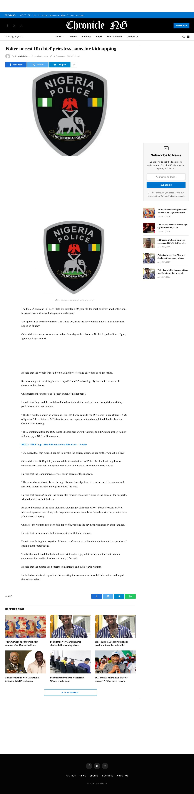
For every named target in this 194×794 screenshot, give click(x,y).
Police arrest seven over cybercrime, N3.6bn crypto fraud (67, 679)
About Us (122, 775)
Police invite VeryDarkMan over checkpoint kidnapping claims (65, 643)
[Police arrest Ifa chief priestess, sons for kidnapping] (70, 113)
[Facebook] (8, 165)
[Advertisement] (74, 187)
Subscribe (181, 25)
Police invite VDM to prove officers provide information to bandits (111, 643)
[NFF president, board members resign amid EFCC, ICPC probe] (149, 243)
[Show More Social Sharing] (74, 64)
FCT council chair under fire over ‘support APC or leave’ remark (111, 679)
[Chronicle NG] (97, 25)
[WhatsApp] (8, 178)
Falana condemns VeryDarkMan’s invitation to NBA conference (22, 679)
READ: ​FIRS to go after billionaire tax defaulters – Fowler (54, 444)
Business (86, 36)
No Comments (59, 56)
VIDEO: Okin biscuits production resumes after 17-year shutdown (52, 15)
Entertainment (114, 36)
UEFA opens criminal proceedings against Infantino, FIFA (172, 226)
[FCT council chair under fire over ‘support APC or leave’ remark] (115, 661)
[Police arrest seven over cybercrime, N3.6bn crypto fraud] (70, 661)
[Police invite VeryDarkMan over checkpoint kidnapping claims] (70, 626)
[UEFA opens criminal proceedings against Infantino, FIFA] (149, 228)
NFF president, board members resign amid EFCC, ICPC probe (171, 241)
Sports (94, 775)
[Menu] (188, 36)
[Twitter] (8, 172)
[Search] (183, 36)
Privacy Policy (167, 196)
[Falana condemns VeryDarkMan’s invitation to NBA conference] (25, 661)
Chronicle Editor (22, 56)
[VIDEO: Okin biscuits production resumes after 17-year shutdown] (25, 626)
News (58, 36)
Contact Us (133, 36)
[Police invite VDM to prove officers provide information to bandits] (115, 626)
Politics (73, 36)
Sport (99, 36)
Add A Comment (70, 692)
